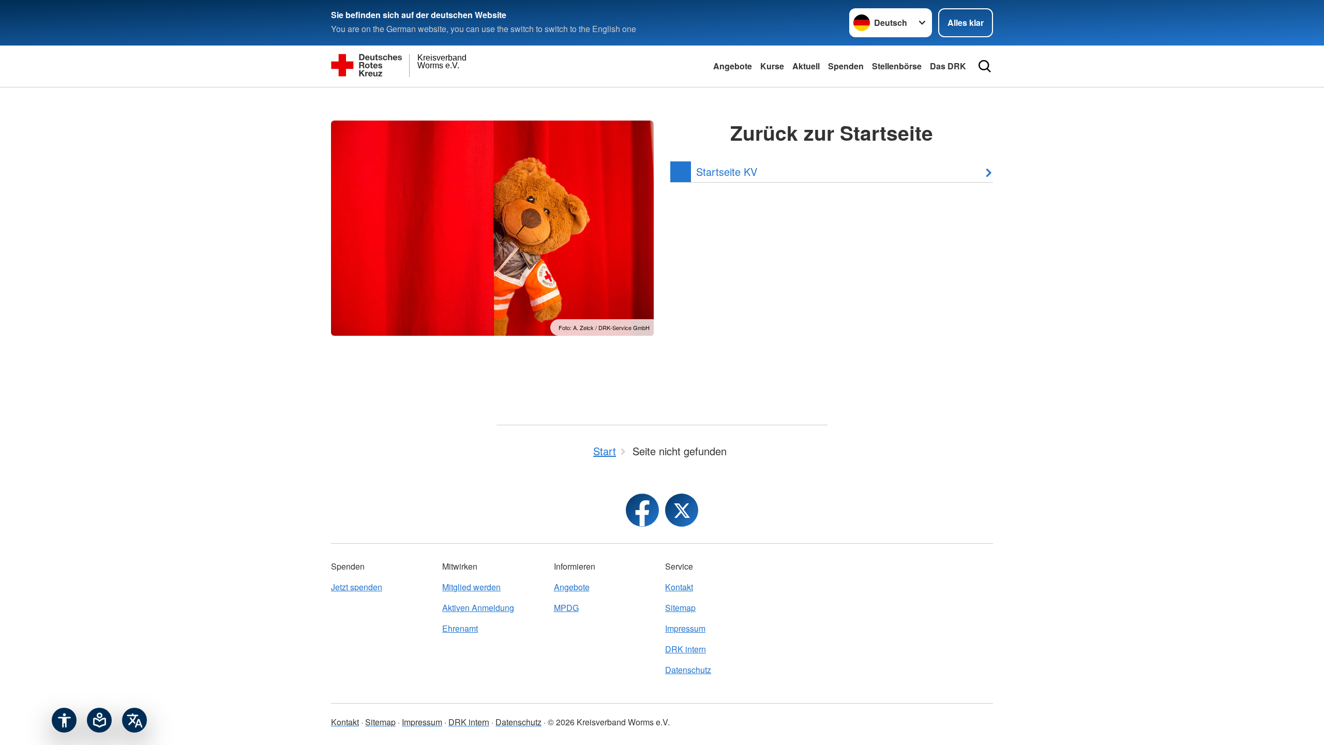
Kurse (772, 66)
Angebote (732, 66)
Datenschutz (688, 670)
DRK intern (685, 649)
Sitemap (680, 608)
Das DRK (948, 66)
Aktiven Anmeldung (478, 608)
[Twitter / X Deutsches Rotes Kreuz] (681, 510)
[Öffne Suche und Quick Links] (984, 66)
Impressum (685, 628)
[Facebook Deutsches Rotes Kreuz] (642, 510)
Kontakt (679, 587)
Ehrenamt (460, 628)
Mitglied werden (471, 587)
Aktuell (806, 66)
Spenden (846, 66)
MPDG (566, 608)
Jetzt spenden (356, 587)
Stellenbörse (897, 66)
